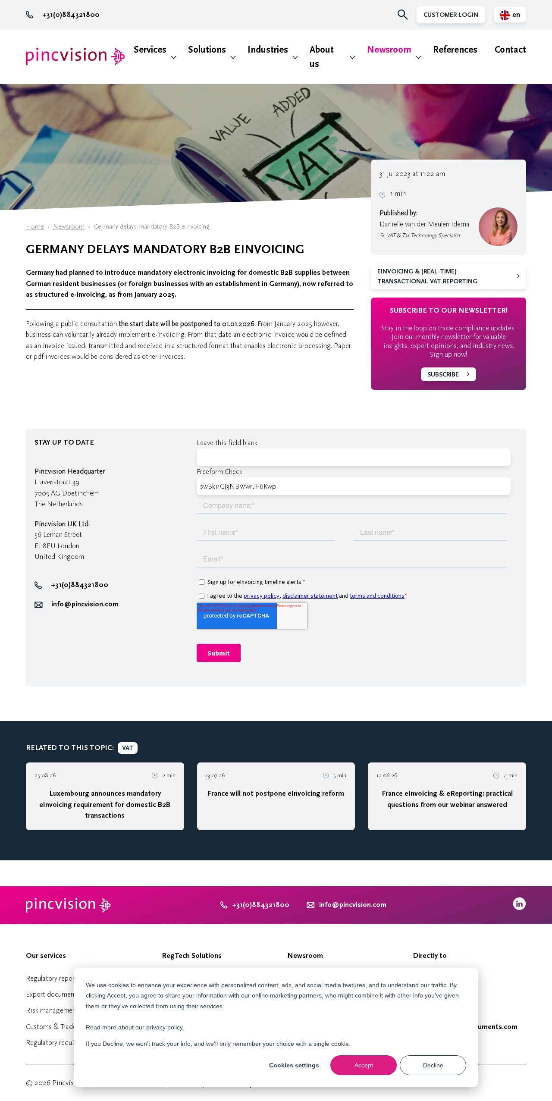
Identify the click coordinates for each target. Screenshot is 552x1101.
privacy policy (164, 1027)
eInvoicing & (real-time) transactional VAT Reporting (427, 276)
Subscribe (443, 374)
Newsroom (389, 49)
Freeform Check (219, 471)
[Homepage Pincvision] (75, 56)
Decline (433, 1065)
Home (35, 226)
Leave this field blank (227, 443)
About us (322, 56)
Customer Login (450, 15)
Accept (363, 1065)
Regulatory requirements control (73, 1042)
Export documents (53, 994)
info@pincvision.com (85, 604)
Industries (268, 49)
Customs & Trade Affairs (61, 1027)
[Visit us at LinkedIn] (519, 908)
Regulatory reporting (56, 978)
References (455, 49)
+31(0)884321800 (71, 14)
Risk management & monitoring (73, 1010)
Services (150, 49)
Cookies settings (294, 1065)
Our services (46, 955)
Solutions (207, 49)
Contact (510, 49)
